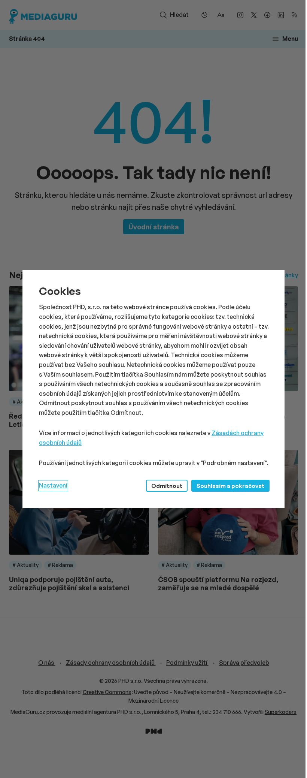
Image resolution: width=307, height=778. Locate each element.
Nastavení (53, 485)
